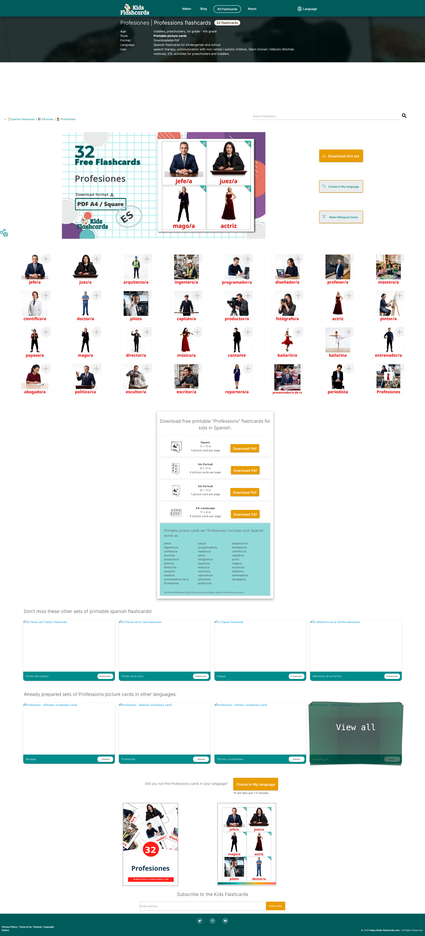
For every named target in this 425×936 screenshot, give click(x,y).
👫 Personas (45, 119)
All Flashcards (227, 9)
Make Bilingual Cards (343, 217)
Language (304, 9)
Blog (203, 8)
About (252, 8)
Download (244, 449)
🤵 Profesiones (65, 119)
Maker (186, 8)
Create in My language (344, 186)
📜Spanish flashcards (21, 119)
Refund (37, 927)
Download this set (343, 156)
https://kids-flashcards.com (385, 930)
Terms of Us (25, 927)
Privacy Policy (9, 927)
